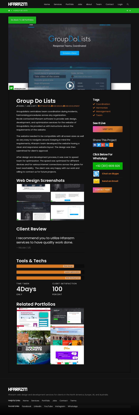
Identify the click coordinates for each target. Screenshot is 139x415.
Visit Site (108, 129)
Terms (73, 400)
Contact (64, 400)
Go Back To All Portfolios (22, 20)
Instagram (60, 406)
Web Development (72, 106)
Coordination (103, 104)
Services (35, 400)
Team (99, 115)
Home (26, 400)
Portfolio (46, 400)
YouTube (48, 406)
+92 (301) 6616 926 (107, 166)
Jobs (55, 400)
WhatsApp (73, 406)
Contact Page (102, 189)
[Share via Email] (111, 145)
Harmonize (102, 107)
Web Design (58, 106)
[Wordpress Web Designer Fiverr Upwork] (69, 389)
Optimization (45, 106)
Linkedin (37, 406)
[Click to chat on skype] (96, 173)
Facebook (26, 406)
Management (103, 111)
